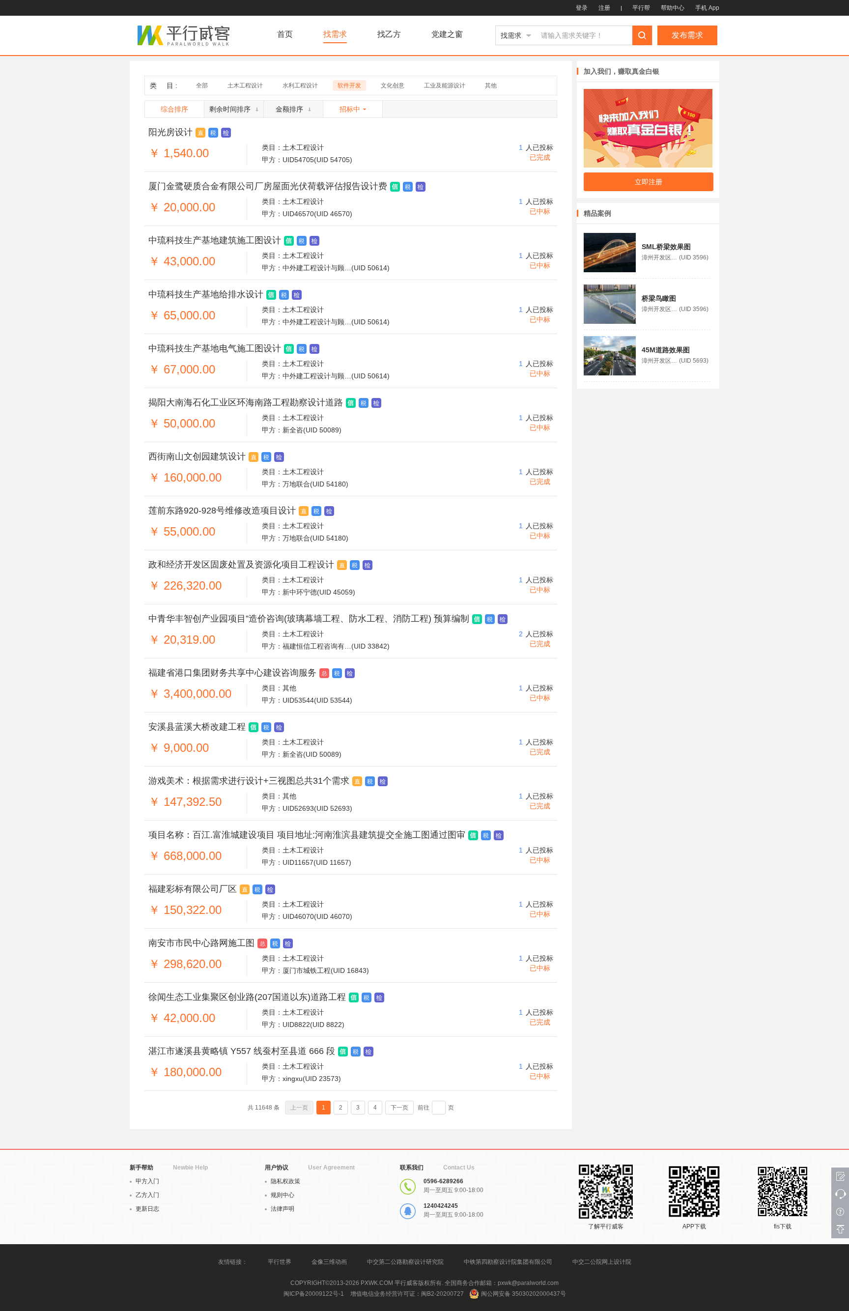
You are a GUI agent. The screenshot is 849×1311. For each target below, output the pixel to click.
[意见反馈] (840, 1176)
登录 (582, 7)
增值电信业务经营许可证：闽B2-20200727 (407, 1293)
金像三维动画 (329, 1261)
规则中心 (282, 1195)
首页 (285, 34)
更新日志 (147, 1209)
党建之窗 (447, 34)
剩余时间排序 (230, 109)
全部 (202, 85)
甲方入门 (147, 1181)
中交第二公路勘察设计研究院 (406, 1261)
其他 (491, 85)
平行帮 (641, 7)
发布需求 (687, 35)
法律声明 (282, 1209)
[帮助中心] (840, 1212)
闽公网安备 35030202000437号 (523, 1293)
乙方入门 (147, 1195)
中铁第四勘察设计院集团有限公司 (508, 1261)
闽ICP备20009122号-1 (313, 1293)
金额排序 (289, 109)
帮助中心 (672, 7)
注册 (604, 7)
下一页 (399, 1107)
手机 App (707, 7)
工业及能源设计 (444, 85)
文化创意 (392, 85)
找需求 (335, 34)
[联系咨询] (840, 1194)
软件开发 (349, 85)
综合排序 (174, 109)
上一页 (299, 1107)
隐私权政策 (285, 1181)
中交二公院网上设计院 (601, 1261)
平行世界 (279, 1261)
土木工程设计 (245, 85)
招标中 (350, 109)
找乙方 (389, 34)
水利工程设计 (300, 85)
